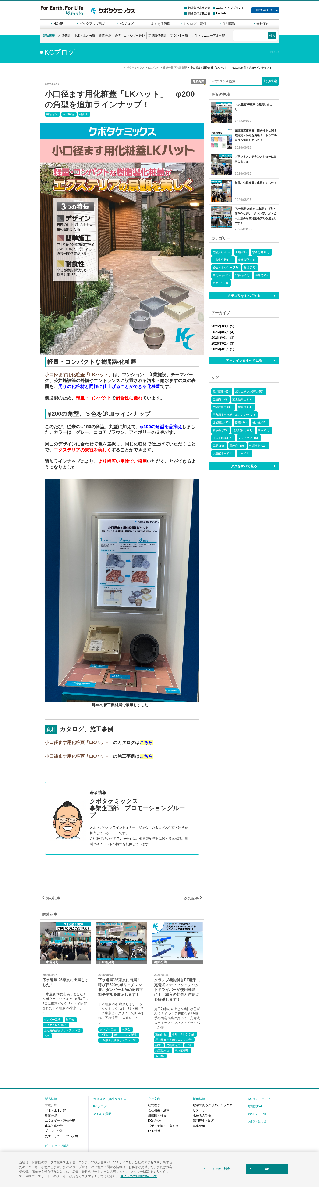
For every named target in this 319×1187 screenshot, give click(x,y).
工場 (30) (241, 252)
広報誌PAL (255, 1106)
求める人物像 (202, 1115)
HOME (58, 24)
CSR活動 (154, 1131)
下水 (46, 1035)
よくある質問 (160, 24)
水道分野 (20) (260, 252)
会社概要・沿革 (158, 1110)
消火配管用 (182, 1050)
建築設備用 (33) (222, 407)
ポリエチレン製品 (55, 1025)
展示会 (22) (220, 430)
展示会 (70, 1019)
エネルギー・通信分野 (60, 1120)
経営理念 (154, 1105)
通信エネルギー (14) (225, 267)
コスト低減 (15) (222, 438)
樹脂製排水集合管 (199, 13)
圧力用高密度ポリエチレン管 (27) (234, 414)
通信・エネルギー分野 (129, 35)
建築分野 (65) (221, 252)
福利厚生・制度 (203, 1120)
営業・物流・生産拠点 (163, 1126)
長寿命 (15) (237, 445)
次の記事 (192, 898)
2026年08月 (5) (222, 326)
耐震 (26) (241, 422)
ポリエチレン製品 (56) (249, 391)
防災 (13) (249, 267)
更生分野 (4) (220, 283)
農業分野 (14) (246, 259)
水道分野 (64, 35)
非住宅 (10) (242, 275)
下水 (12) (243, 453)
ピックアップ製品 (92, 24)
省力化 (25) (259, 422)
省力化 (159, 1056)
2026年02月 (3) (222, 343)
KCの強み (154, 1120)
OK (267, 1169)
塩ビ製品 (68, 114)
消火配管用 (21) (242, 430)
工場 (188, 1045)
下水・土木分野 (84, 35)
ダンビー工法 (52, 1019)
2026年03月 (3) (222, 337)
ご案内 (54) (220, 399)
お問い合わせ (263, 10)
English (221, 13)
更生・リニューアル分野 (208, 35)
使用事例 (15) (257, 445)
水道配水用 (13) (222, 453)
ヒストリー (200, 1110)
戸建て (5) (261, 275)
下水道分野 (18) (222, 259)
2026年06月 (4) (222, 332)
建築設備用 (173, 1045)
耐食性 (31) (245, 407)
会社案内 (262, 24)
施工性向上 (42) (242, 399)
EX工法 (104, 1034)
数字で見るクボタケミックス (212, 1105)
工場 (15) (218, 445)
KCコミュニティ (259, 1099)
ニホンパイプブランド (230, 7)
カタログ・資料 (194, 24)
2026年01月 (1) (222, 349)
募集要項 (199, 1126)
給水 (158, 1045)
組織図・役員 (157, 1115)
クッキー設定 (221, 1169)
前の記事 (52, 898)
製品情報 (49, 35)
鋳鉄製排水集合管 (199, 7)
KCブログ (126, 24)
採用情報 (228, 24)
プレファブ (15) (248, 438)
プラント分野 (179, 35)
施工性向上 (162, 1050)
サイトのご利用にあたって (139, 1175)
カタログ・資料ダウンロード (113, 1099)
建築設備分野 (157, 35)
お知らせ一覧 (257, 1114)
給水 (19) (263, 430)
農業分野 (105, 35)
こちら (146, 742)
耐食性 (83, 114)
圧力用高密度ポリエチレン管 (62, 1030)
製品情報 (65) (221, 391)
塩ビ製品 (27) (221, 422)
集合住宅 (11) (221, 275)
